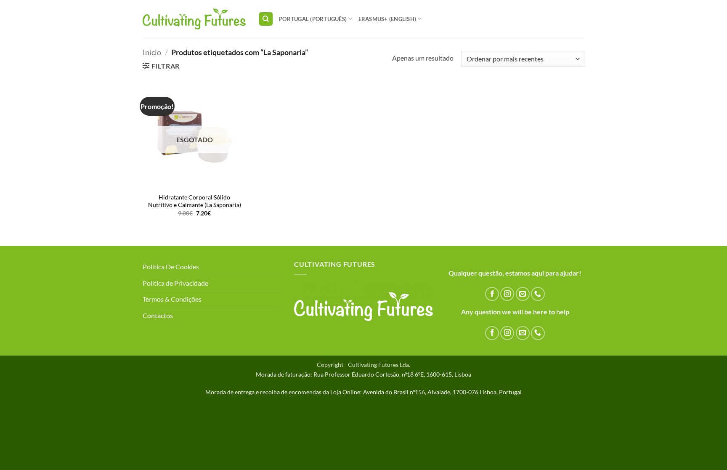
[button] (161, 66)
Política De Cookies (171, 267)
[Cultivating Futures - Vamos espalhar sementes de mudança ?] (194, 19)
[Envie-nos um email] (523, 294)
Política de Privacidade (175, 283)
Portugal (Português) (313, 19)
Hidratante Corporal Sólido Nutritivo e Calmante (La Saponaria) (194, 201)
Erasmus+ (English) (387, 19)
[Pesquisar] (266, 19)
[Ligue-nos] (538, 294)
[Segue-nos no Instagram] (507, 294)
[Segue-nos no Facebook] (492, 294)
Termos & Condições (172, 299)
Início (152, 52)
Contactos (158, 315)
